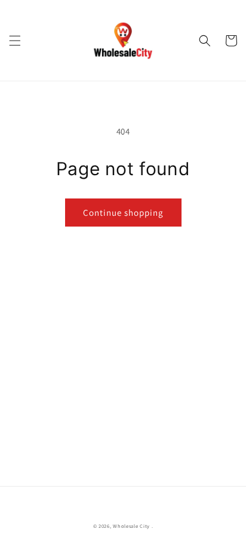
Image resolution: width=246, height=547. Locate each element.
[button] (15, 40)
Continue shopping (123, 212)
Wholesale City (131, 525)
